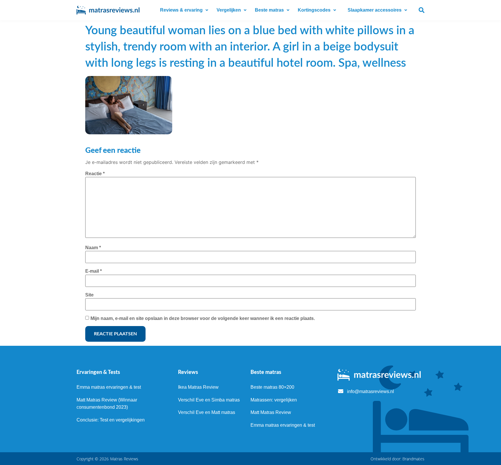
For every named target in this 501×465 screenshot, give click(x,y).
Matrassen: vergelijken (274, 399)
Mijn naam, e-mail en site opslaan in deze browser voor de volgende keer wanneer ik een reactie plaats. (202, 318)
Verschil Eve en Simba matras (209, 399)
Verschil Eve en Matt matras (206, 412)
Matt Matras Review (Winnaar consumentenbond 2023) (107, 403)
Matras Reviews (124, 459)
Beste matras (269, 10)
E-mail (93, 271)
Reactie (95, 173)
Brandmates (413, 459)
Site (89, 294)
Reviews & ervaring (181, 10)
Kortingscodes (314, 10)
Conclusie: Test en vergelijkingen (111, 419)
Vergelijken (229, 10)
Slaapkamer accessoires (375, 10)
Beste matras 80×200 (272, 387)
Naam (93, 247)
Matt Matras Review (271, 412)
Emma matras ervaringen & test (109, 387)
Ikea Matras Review (198, 387)
